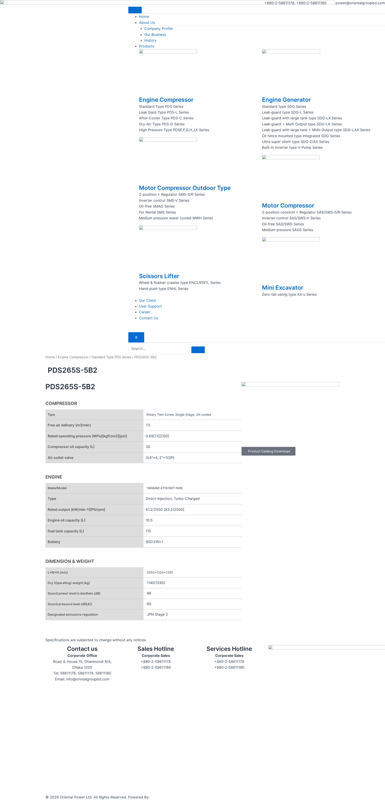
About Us (147, 22)
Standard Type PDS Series (111, 357)
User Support (150, 306)
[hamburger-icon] (135, 10)
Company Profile (158, 28)
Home (144, 16)
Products (146, 46)
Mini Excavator (282, 287)
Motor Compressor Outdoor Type (185, 187)
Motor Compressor (288, 205)
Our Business (155, 34)
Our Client (147, 300)
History (150, 40)
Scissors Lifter (159, 276)
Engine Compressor (166, 99)
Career (144, 312)
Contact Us (148, 318)
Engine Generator (286, 99)
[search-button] (198, 349)
